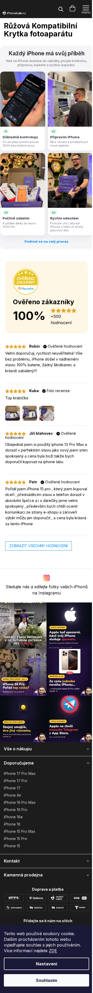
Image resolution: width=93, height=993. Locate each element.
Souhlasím (46, 980)
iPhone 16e (13, 817)
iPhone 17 (12, 788)
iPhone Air (12, 795)
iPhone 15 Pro (15, 838)
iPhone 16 (12, 824)
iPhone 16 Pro (15, 809)
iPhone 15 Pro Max (19, 831)
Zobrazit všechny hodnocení (38, 546)
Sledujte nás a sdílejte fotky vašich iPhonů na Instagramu (47, 589)
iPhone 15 (12, 846)
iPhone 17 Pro (15, 780)
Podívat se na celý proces (46, 241)
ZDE (53, 950)
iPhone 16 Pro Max (20, 802)
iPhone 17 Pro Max (20, 773)
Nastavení (46, 963)
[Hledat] (61, 9)
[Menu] (86, 9)
